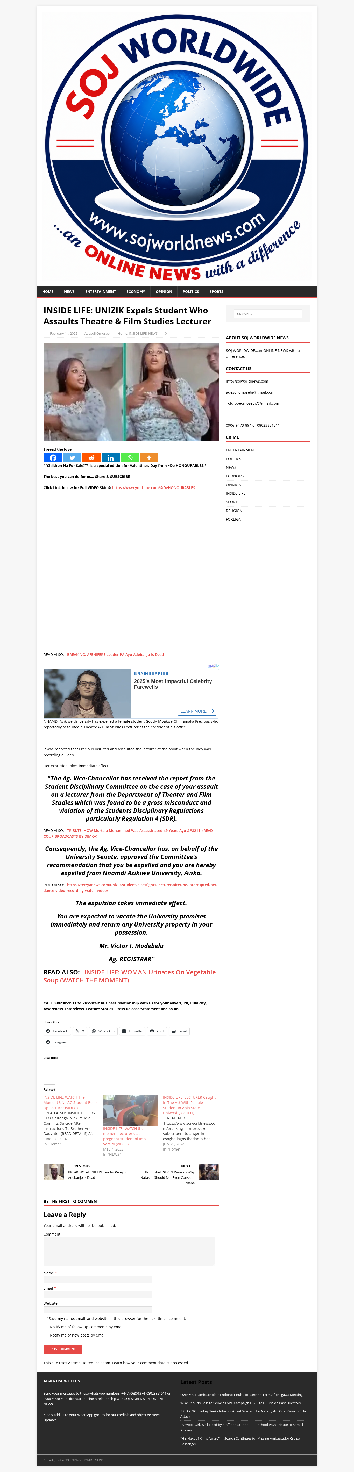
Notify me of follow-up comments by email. (87, 1326)
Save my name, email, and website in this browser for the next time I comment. (117, 1318)
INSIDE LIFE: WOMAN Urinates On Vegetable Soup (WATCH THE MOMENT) (130, 976)
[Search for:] (268, 313)
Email (49, 1288)
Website (51, 1303)
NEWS (69, 291)
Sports (216, 291)
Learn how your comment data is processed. (150, 1362)
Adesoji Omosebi (97, 333)
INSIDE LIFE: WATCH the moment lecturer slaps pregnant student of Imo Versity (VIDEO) (124, 1136)
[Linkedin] (111, 457)
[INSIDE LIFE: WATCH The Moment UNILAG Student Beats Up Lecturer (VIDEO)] (73, 1121)
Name (49, 1272)
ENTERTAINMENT (100, 291)
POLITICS (191, 291)
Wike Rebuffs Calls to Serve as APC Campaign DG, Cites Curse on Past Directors (240, 1403)
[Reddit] (91, 457)
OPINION (164, 291)
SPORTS (232, 501)
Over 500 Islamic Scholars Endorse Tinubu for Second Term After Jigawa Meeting (241, 1394)
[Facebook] (53, 457)
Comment (52, 1234)
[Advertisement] (131, 532)
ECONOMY (135, 291)
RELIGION (234, 510)
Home (47, 291)
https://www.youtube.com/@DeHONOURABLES (153, 487)
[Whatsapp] (130, 457)
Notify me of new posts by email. (78, 1335)
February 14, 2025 (63, 333)
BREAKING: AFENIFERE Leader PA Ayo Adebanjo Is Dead (115, 654)
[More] (149, 457)
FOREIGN (234, 519)
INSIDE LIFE (138, 333)
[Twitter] (72, 457)
